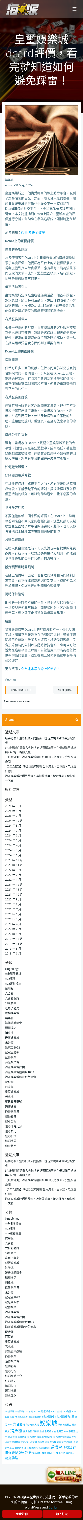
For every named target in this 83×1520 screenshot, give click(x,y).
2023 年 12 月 (14, 860)
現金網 (9, 1082)
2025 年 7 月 (13, 815)
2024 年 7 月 (13, 830)
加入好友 (62, 1514)
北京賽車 (10, 1003)
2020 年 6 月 (13, 914)
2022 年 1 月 (13, 879)
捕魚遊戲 (27, 1431)
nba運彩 (48, 1416)
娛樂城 (9, 180)
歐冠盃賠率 (12, 1052)
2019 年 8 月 (13, 948)
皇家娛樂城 (12, 1091)
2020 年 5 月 (13, 919)
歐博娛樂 (10, 1057)
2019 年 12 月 (14, 939)
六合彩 (9, 993)
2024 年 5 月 (13, 840)
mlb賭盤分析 (13, 973)
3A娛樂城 (9, 1411)
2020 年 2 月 (13, 929)
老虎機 (9, 1097)
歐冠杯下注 (50, 1431)
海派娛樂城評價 (15, 1067)
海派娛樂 (31, 1436)
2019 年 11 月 (14, 944)
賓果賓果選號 (13, 1101)
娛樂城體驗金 (13, 1023)
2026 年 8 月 (13, 806)
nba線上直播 (21, 1416)
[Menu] (74, 9)
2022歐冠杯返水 (44, 1411)
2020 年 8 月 (13, 904)
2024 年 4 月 (13, 845)
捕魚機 (9, 1033)
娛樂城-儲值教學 (33, 232)
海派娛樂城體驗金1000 (19, 1072)
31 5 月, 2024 (23, 185)
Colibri (53, 1507)
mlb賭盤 (67, 1411)
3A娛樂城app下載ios (25, 1411)
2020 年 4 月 (13, 924)
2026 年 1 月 (13, 811)
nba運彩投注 (13, 983)
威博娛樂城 (12, 1013)
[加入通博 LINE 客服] (64, 1475)
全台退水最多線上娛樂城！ (40, 669)
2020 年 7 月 (13, 909)
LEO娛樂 (57, 1411)
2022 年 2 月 (13, 875)
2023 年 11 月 (14, 865)
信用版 (9, 988)
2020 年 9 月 (13, 899)
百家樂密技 (50, 1442)
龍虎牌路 (10, 1146)
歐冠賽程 (12, 1436)
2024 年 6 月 (13, 835)
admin (9, 185)
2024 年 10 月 (14, 821)
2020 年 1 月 (13, 934)
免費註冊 (22, 1514)
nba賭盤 (10, 978)
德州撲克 (10, 1028)
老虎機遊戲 (44, 1447)
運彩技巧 (10, 1131)
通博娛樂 (10, 1106)
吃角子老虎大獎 (31, 1424)
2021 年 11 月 (14, 889)
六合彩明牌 (12, 998)
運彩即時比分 (13, 1126)
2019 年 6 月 (13, 953)
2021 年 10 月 (14, 894)
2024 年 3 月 (13, 850)
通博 (54, 1447)
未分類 (9, 1042)
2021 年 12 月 (14, 884)
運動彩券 (10, 1116)
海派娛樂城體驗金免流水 (20, 1077)
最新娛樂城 (12, 1037)
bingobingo (12, 969)
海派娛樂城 (12, 1062)
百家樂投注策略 (65, 1442)
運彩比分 (10, 1141)
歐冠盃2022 (12, 1047)
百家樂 (9, 1087)
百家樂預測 (20, 1447)
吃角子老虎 (12, 1008)
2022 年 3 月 (13, 870)
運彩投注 (10, 1136)
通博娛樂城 (12, 1111)
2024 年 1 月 (13, 855)
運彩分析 (10, 1121)
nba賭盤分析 (34, 1416)
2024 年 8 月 (13, 825)
